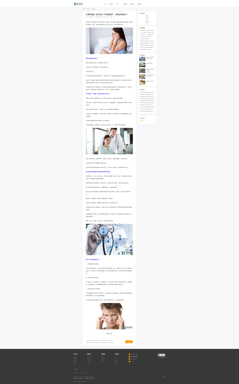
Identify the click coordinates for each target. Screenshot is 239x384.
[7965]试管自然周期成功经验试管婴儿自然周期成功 (147, 92)
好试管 (84, 9)
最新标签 (142, 118)
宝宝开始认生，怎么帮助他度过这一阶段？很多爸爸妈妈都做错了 (147, 34)
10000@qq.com (134, 359)
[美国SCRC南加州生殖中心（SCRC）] (142, 70)
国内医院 (103, 357)
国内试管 (147, 22)
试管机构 (103, 361)
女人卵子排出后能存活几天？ (145, 36)
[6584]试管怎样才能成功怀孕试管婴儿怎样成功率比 (147, 98)
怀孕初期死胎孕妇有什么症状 (145, 49)
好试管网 (90, 17)
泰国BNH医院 (149, 63)
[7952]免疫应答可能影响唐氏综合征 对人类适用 (147, 94)
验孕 (116, 365)
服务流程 (75, 357)
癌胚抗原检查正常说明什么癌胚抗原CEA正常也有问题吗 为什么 (147, 30)
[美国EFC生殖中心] (142, 82)
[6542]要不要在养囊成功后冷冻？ (146, 104)
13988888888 (134, 356)
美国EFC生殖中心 (150, 81)
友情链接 (75, 363)
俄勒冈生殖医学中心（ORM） (150, 75)
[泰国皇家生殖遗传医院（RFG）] (142, 59)
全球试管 (147, 20)
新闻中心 (118, 4)
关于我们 (111, 4)
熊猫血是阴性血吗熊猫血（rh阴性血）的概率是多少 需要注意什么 (147, 43)
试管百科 (147, 18)
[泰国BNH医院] (142, 64)
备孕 (116, 357)
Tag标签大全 (88, 372)
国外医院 (103, 359)
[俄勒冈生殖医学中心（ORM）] (142, 76)
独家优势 (75, 359)
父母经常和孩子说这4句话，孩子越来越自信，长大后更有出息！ (101, 342)
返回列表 (129, 341)
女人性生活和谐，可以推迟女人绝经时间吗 (147, 32)
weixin (132, 361)
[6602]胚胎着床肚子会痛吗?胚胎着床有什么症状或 (147, 96)
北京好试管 (75, 372)
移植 (116, 363)
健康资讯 (93, 9)
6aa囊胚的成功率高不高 (144, 38)
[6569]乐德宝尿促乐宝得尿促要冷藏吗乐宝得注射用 (147, 100)
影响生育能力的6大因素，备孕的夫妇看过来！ (147, 41)
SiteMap (92, 377)
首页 (105, 4)
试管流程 (132, 4)
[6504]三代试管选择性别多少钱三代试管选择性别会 (147, 109)
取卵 (116, 361)
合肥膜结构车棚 (82, 372)
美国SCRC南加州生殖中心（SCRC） (150, 70)
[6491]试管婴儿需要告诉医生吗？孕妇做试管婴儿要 (147, 111)
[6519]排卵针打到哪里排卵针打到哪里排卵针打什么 (147, 107)
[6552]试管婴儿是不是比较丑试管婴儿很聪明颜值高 (147, 102)
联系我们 (75, 361)
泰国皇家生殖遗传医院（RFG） (150, 58)
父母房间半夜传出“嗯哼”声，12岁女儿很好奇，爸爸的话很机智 (101, 340)
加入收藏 (110, 333)
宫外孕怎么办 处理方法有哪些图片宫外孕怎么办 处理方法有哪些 (147, 47)
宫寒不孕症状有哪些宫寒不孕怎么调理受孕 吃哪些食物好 (147, 45)
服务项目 (139, 4)
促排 (116, 359)
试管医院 (125, 4)
